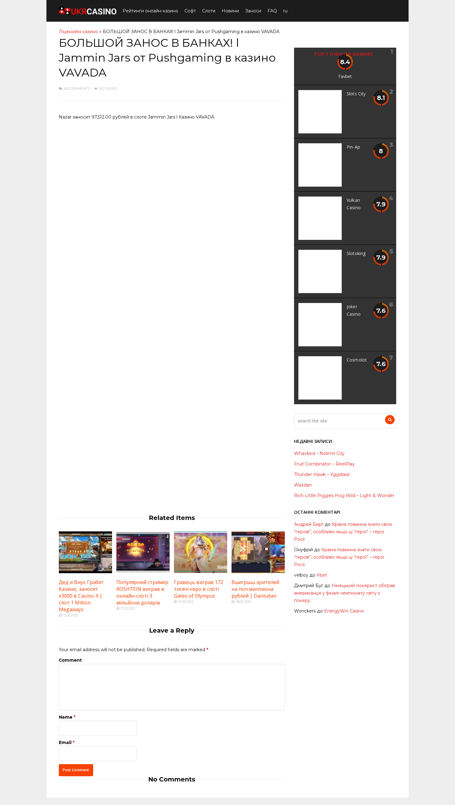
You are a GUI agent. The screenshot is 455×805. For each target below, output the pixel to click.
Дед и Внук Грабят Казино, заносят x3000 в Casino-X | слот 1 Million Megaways (81, 596)
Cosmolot (357, 360)
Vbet (322, 575)
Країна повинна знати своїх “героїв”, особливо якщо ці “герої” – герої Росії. (343, 532)
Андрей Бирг (308, 524)
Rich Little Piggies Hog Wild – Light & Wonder (344, 495)
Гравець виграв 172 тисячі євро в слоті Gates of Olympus (198, 589)
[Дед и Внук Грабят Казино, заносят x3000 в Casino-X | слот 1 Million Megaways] (85, 571)
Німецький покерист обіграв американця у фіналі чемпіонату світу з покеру (344, 593)
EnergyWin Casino (344, 611)
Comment (70, 660)
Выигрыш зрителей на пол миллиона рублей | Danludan (255, 589)
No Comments (77, 88)
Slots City (356, 94)
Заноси (253, 11)
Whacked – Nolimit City (319, 453)
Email (65, 742)
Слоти (208, 11)
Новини (230, 11)
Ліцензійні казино (78, 31)
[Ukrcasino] (87, 13)
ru (285, 11)
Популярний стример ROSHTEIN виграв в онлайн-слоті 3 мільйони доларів (142, 592)
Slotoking (356, 253)
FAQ (272, 11)
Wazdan (303, 485)
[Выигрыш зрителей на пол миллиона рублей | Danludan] (258, 571)
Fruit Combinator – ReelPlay (324, 464)
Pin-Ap (353, 147)
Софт (190, 11)
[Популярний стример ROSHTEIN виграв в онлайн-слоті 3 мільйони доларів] (143, 571)
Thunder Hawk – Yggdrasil (321, 474)
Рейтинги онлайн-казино (150, 11)
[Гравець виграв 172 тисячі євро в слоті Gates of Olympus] (200, 571)
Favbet (345, 76)
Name (65, 717)
